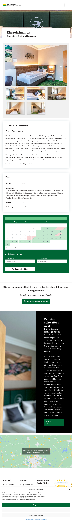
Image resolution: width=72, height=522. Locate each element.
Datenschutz (37, 519)
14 (38, 235)
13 (64, 231)
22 (43, 238)
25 (12, 241)
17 (51, 235)
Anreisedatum (10, 258)
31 (7, 244)
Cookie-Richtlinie (29, 519)
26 (16, 241)
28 (25, 241)
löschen (64, 248)
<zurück (8, 219)
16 (47, 235)
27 (20, 241)
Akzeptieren (36, 505)
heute (34, 219)
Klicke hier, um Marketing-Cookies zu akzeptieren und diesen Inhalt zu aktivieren (36, 451)
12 (60, 231)
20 (64, 235)
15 (43, 235)
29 (29, 241)
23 (33, 238)
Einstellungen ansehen (36, 515)
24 (8, 241)
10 (52, 231)
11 (56, 231)
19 (60, 235)
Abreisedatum (42, 258)
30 (33, 241)
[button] (69, 489)
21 (38, 238)
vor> (64, 219)
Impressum (44, 519)
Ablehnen (36, 510)
